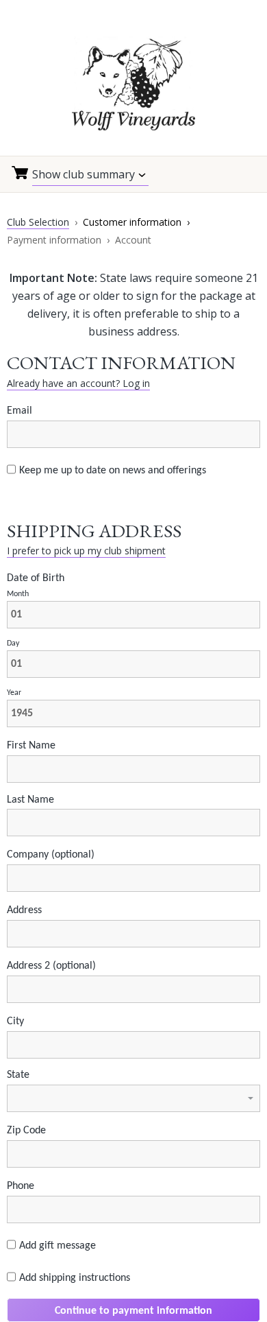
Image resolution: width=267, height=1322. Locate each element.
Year (14, 693)
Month (18, 594)
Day (13, 643)
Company (50, 854)
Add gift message (57, 1245)
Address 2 (51, 965)
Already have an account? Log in (78, 383)
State (18, 1075)
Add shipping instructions (74, 1278)
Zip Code (26, 1130)
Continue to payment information (133, 1311)
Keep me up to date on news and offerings (112, 470)
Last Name (30, 799)
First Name (31, 745)
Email (19, 410)
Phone (20, 1186)
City (15, 1021)
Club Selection (38, 221)
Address (24, 910)
